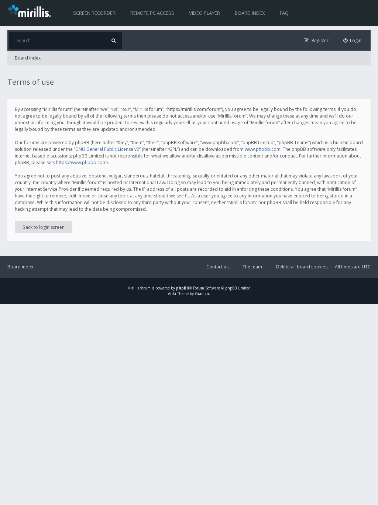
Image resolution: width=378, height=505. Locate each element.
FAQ (284, 13)
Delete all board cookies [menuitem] (301, 267)
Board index (250, 13)
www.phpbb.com (263, 149)
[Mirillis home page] (31, 10)
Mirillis (133, 288)
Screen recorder (94, 13)
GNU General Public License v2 (107, 149)
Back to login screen (44, 227)
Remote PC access (152, 13)
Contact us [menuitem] (217, 267)
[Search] (113, 40)
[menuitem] (352, 40)
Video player (204, 13)
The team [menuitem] (252, 267)
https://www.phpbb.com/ (82, 162)
